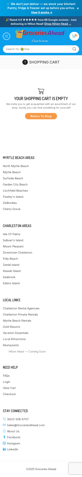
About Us (13, 431)
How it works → (41, 12)
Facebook (13, 437)
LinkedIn (12, 449)
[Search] (74, 49)
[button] (6, 36)
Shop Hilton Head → (57, 23)
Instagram (13, 443)
